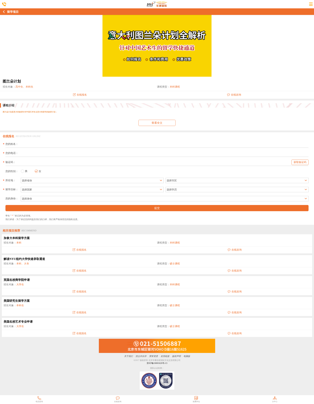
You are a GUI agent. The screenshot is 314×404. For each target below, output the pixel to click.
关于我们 (128, 356)
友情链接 (165, 356)
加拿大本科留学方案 (17, 238)
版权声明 (176, 356)
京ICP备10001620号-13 (157, 363)
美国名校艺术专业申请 (18, 321)
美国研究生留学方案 (17, 300)
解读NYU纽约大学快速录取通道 (24, 258)
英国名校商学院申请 (17, 279)
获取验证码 (300, 162)
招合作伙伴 (141, 356)
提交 (157, 208)
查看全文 (157, 122)
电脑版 (187, 356)
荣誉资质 (153, 356)
